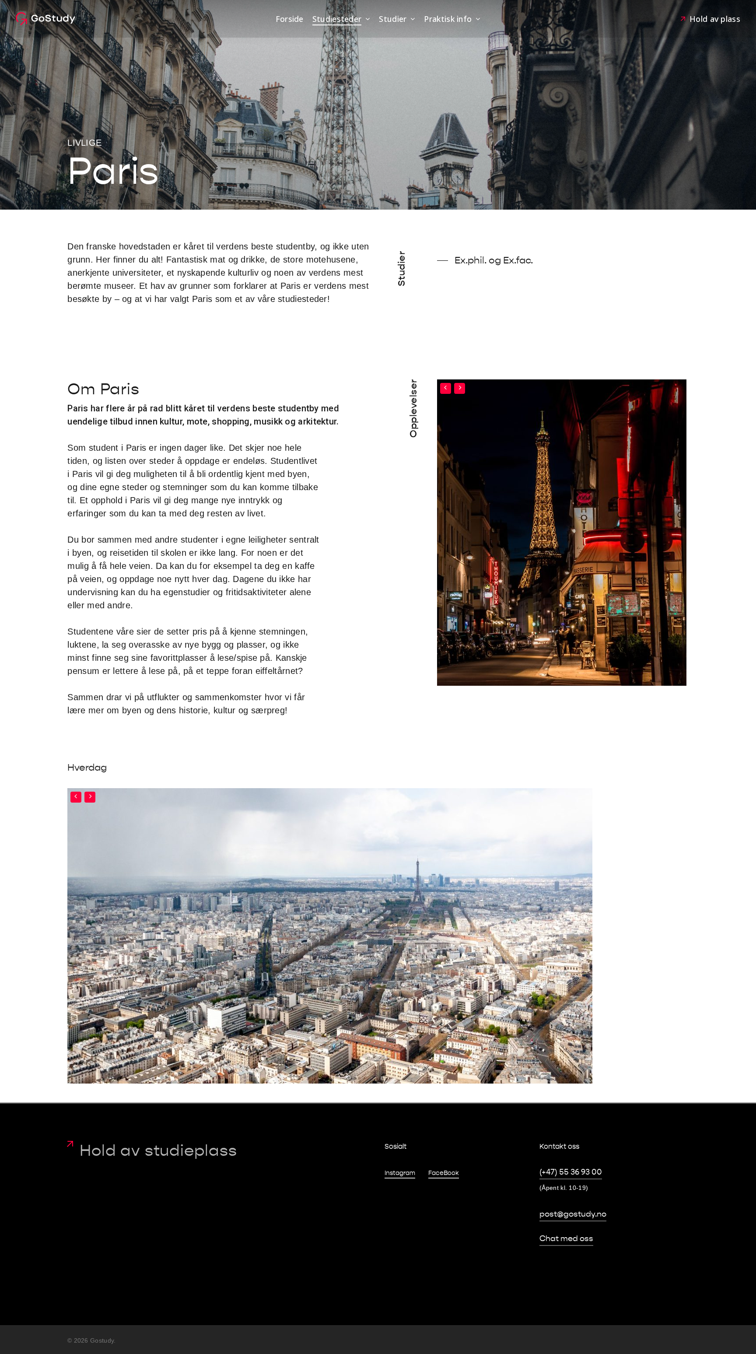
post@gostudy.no (572, 1214)
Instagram (400, 1173)
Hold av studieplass (158, 1150)
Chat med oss (566, 1238)
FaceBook (443, 1173)
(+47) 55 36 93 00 (570, 1172)
